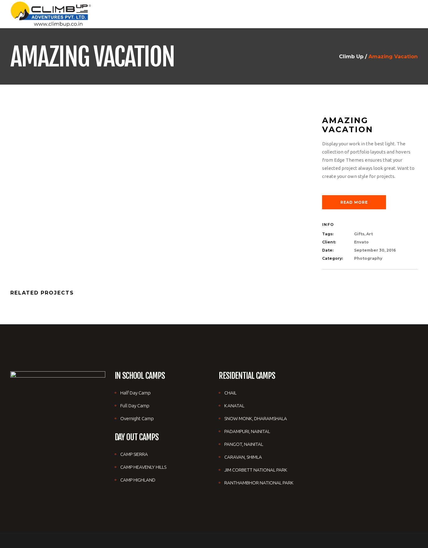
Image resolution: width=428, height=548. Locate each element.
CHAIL (230, 392)
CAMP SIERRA (134, 454)
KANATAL (234, 405)
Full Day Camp (134, 405)
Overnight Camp (137, 418)
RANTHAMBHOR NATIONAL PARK (259, 482)
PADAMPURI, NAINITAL (247, 431)
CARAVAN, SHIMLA (243, 457)
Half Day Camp (135, 392)
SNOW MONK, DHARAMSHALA (255, 418)
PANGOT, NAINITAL (243, 444)
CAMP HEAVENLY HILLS (143, 467)
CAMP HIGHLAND (137, 480)
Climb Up (351, 56)
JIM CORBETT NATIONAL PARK (255, 469)
